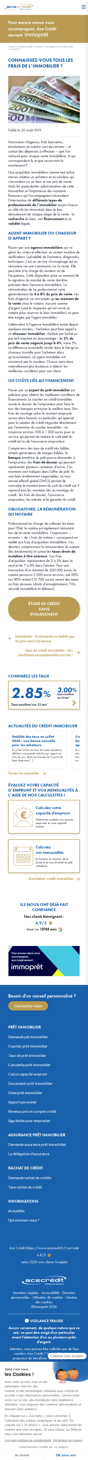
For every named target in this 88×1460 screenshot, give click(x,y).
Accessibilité (50, 1292)
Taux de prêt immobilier (27, 1055)
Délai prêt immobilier (25, 1092)
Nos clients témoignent (43, 916)
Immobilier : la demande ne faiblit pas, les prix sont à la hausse (45, 638)
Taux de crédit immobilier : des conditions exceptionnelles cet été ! (45, 652)
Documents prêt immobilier (30, 1083)
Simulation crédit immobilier (51, 878)
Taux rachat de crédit (25, 1186)
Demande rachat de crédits (29, 1177)
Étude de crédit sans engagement (44, 609)
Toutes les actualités (24, 773)
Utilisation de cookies (48, 1297)
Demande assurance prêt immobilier (37, 1144)
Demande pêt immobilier (28, 1036)
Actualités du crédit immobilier (30, 46)
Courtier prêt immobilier (28, 1046)
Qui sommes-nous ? (23, 1220)
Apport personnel (22, 1101)
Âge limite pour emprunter (29, 1120)
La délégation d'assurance (28, 1153)
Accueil (11, 46)
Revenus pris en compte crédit (32, 1111)
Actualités (16, 1210)
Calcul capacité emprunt (27, 1074)
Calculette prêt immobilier (29, 1064)
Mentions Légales (25, 1292)
